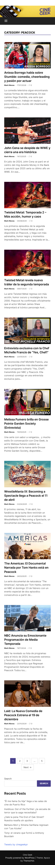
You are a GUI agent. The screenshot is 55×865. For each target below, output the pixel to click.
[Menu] (6, 21)
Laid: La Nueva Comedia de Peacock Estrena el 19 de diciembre (23, 715)
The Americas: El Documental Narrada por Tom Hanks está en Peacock (26, 567)
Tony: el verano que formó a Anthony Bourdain (24, 834)
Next (27, 767)
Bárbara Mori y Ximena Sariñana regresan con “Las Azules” (26, 827)
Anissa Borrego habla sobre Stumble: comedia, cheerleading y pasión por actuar (27, 77)
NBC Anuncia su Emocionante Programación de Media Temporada (25, 639)
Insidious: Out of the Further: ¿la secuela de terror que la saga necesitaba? (27, 811)
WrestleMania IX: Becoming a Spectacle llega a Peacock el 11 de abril (26, 495)
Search (8, 778)
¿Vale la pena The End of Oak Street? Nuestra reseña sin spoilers (24, 819)
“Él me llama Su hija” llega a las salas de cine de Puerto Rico (25, 803)
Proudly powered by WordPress (20, 858)
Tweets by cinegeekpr (16, 844)
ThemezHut (28, 860)
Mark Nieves (9, 85)
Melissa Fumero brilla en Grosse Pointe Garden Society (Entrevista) (26, 423)
